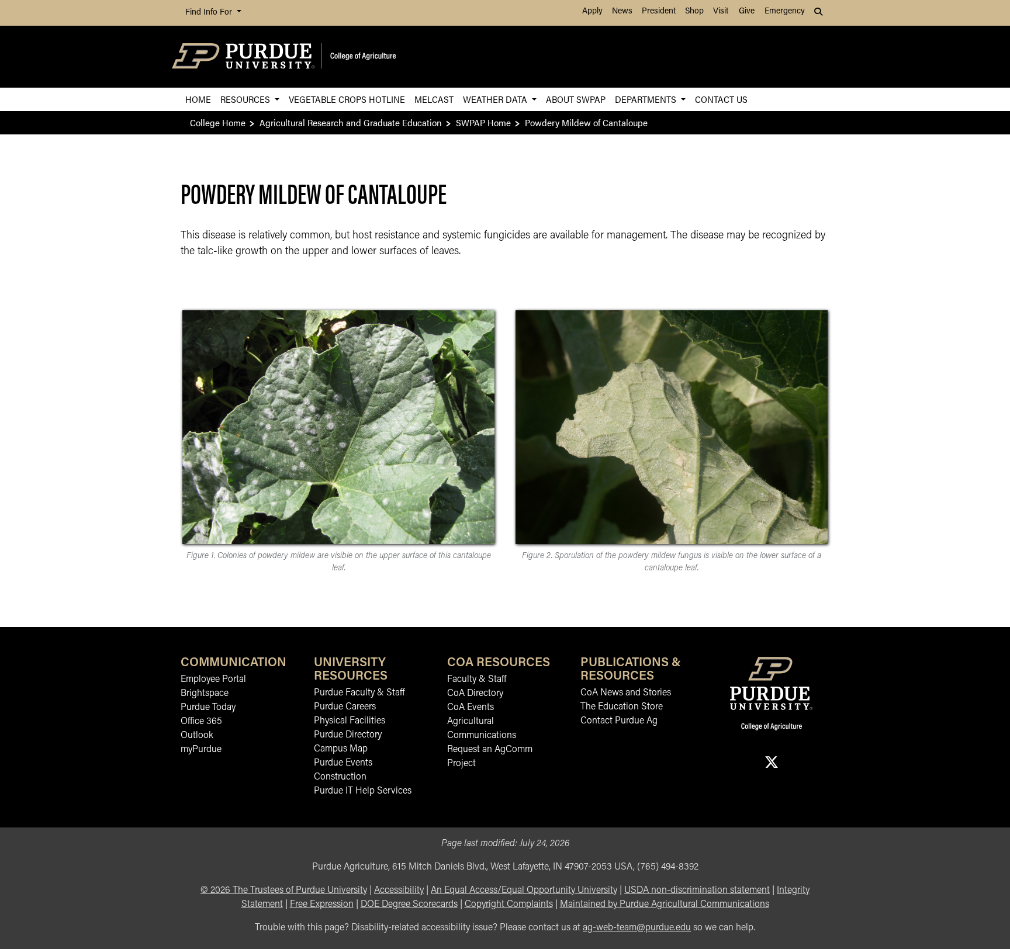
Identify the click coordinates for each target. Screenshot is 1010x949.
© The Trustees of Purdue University (283, 890)
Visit (720, 11)
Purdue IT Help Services (362, 791)
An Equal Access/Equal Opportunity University (524, 890)
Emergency (785, 11)
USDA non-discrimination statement (697, 890)
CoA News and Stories (625, 693)
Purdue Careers (345, 707)
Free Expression (322, 904)
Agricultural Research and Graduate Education (351, 122)
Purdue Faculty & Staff (359, 693)
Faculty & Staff (476, 679)
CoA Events (470, 707)
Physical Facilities (349, 721)
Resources (246, 99)
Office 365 (201, 721)
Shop (694, 11)
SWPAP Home (483, 122)
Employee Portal (213, 679)
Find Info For (209, 12)
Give (747, 11)
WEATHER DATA (496, 99)
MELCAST (434, 99)
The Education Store (621, 707)
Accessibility (399, 890)
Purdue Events (343, 763)
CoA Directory (475, 693)
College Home (217, 122)
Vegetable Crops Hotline (347, 99)
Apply (592, 11)
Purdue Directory (348, 735)
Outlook (197, 735)
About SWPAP (576, 99)
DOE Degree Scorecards (409, 904)
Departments (647, 99)
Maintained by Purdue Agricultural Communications (664, 904)
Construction (340, 777)
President (659, 11)
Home (198, 99)
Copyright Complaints (509, 904)
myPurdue (201, 749)
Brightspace (205, 693)
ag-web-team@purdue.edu (637, 928)
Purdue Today (208, 707)
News (622, 11)
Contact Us (721, 99)
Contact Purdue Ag (619, 721)
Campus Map (341, 749)
